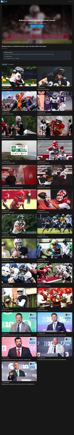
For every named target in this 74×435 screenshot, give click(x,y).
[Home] (4, 1)
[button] (69, 1)
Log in (42, 28)
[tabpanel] (37, 226)
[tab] (5, 64)
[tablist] (8, 64)
